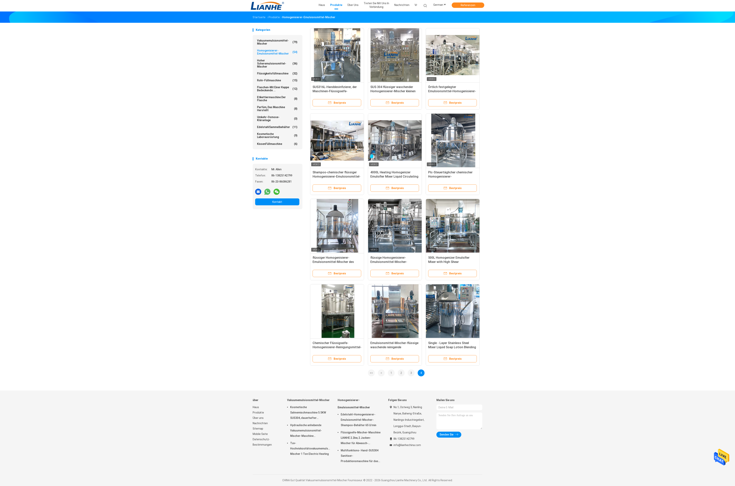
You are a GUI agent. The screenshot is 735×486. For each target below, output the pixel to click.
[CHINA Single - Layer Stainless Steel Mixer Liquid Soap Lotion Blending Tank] (452, 311)
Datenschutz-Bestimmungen (262, 442)
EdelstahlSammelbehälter (277, 127)
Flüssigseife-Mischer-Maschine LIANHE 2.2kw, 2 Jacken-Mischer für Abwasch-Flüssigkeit (361, 438)
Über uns (258, 417)
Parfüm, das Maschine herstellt (277, 109)
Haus (256, 407)
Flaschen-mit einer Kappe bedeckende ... (277, 89)
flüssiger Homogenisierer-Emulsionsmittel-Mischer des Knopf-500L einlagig (333, 262)
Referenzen (468, 5)
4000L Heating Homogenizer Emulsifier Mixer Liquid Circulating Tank (394, 176)
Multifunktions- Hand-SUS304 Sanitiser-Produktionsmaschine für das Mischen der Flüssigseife (359, 456)
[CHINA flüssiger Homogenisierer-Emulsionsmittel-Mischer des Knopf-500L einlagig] (337, 226)
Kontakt (277, 201)
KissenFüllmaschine (277, 143)
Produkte (258, 412)
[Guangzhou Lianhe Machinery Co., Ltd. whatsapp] (267, 191)
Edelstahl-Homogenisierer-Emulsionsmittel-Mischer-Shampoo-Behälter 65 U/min (358, 420)
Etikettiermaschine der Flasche (277, 99)
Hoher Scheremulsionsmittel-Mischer (277, 63)
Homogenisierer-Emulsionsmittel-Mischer (277, 52)
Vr (416, 5)
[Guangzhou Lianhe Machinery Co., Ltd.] (267, 5)
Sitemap (258, 428)
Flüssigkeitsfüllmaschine (277, 73)
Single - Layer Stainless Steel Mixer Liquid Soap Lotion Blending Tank (452, 347)
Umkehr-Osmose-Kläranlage (277, 119)
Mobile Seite (260, 433)
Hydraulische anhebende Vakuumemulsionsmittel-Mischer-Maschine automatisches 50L (306, 431)
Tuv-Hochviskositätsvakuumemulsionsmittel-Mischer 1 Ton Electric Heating (310, 448)
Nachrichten (260, 423)
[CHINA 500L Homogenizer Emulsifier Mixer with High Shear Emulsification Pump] (452, 226)
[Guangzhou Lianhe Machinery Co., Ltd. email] (258, 191)
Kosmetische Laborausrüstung (277, 135)
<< (371, 372)
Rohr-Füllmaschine (277, 80)
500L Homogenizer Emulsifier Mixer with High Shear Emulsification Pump (449, 262)
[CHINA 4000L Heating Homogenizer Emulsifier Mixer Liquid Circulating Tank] (395, 140)
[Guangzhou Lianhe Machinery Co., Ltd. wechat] (277, 191)
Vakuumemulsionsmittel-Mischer (277, 42)
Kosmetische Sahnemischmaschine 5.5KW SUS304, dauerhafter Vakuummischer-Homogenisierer (308, 413)
